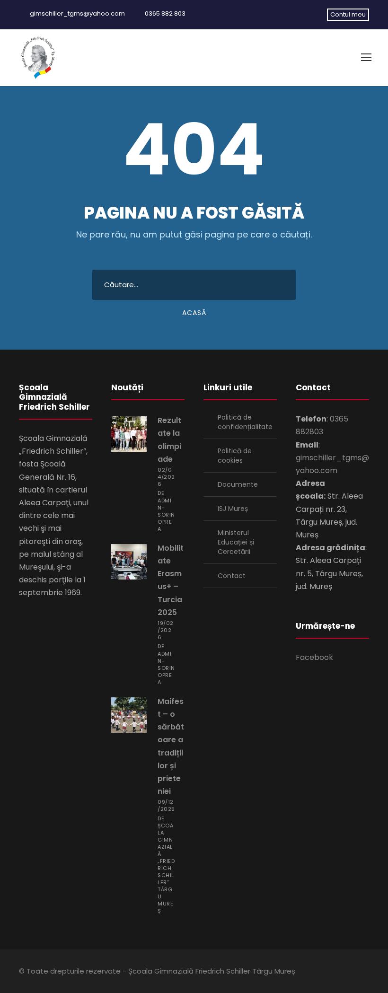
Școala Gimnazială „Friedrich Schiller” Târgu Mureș (166, 868)
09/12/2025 (166, 805)
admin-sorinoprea (166, 515)
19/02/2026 (166, 630)
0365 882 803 (165, 13)
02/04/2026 (166, 477)
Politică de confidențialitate (245, 422)
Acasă (194, 312)
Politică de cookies (235, 455)
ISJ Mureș (233, 508)
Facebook (314, 657)
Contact (232, 575)
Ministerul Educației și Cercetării (236, 542)
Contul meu (348, 14)
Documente (238, 484)
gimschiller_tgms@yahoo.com (77, 13)
